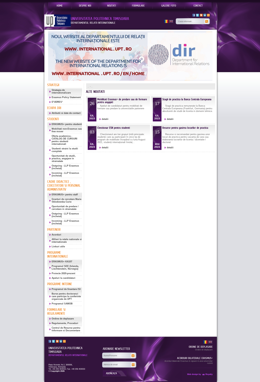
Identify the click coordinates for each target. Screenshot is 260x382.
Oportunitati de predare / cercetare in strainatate (65, 207)
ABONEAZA (111, 373)
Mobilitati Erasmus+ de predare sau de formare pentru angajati (122, 101)
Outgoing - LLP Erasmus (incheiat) (65, 167)
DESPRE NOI (85, 5)
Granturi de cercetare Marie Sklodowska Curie (66, 200)
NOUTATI (111, 5)
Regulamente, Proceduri (65, 323)
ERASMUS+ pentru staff (65, 194)
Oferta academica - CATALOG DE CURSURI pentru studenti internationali (64, 140)
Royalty (209, 374)
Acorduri (56, 234)
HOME (60, 5)
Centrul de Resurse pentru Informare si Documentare (66, 329)
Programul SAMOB (62, 303)
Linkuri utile (58, 246)
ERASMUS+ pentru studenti (67, 124)
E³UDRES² (57, 102)
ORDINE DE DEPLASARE (201, 346)
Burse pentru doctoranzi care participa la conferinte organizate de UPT (66, 296)
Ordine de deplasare (63, 318)
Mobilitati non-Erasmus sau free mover (67, 130)
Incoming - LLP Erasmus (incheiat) (65, 174)
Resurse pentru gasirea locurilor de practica (185, 127)
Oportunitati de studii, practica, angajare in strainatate (64, 158)
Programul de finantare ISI (66, 289)
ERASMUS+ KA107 (62, 261)
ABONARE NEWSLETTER (116, 349)
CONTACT (198, 5)
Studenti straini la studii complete (65, 150)
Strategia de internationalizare (61, 91)
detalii (105, 119)
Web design (192, 374)
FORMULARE (138, 5)
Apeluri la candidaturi (63, 278)
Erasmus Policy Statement (66, 97)
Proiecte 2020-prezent (63, 273)
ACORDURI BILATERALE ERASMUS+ (195, 358)
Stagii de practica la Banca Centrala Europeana (186, 99)
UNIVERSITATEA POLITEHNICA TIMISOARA (65, 350)
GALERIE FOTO (168, 5)
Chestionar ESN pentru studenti (113, 127)
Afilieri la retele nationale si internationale (67, 240)
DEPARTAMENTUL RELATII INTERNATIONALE (67, 355)
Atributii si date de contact (66, 113)
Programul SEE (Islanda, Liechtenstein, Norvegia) (65, 267)
